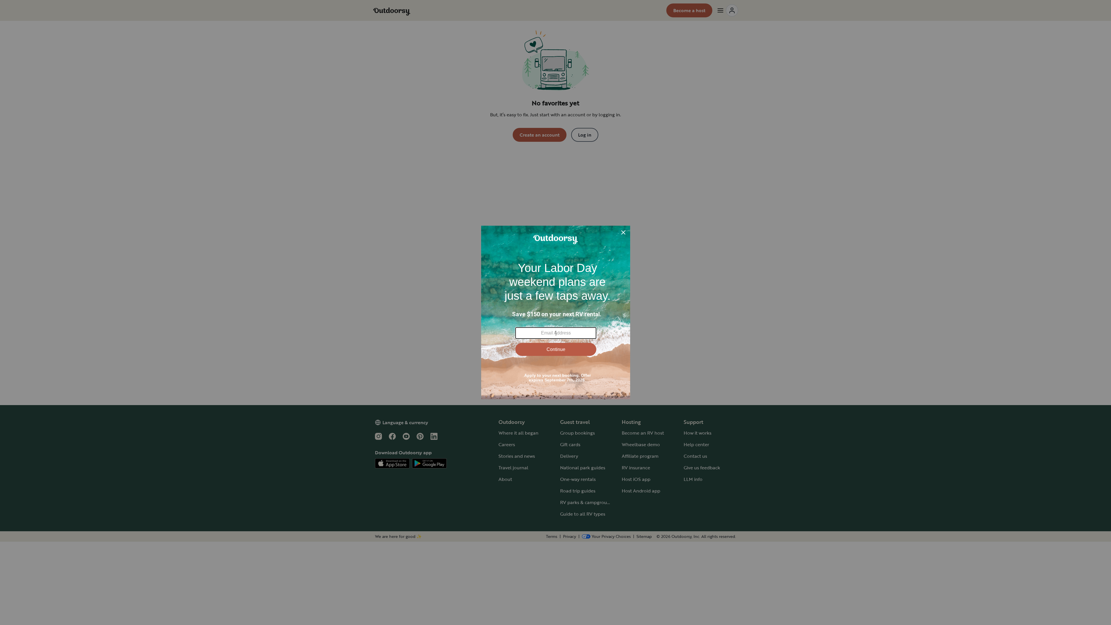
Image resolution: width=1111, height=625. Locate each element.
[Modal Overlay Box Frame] (555, 312)
